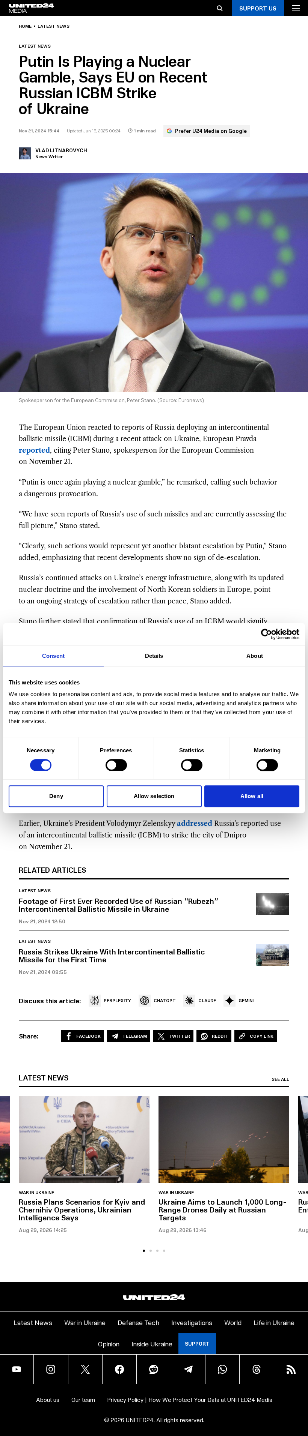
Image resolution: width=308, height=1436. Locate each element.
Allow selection (154, 796)
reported (34, 450)
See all (280, 1079)
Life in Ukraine (274, 1322)
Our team (83, 1399)
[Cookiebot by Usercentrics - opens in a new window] (266, 634)
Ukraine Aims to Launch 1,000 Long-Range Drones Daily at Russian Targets (223, 1209)
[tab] (144, 1251)
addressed (194, 823)
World (233, 1322)
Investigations (191, 1322)
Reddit (220, 1036)
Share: (29, 1035)
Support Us (257, 8)
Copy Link (261, 1036)
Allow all (251, 796)
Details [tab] (154, 656)
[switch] (116, 765)
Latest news (53, 26)
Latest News (33, 1322)
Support (197, 1343)
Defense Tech (138, 1322)
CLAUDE (207, 1000)
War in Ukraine (36, 1192)
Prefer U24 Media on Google (211, 130)
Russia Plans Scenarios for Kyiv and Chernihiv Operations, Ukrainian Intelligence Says (82, 1209)
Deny (56, 796)
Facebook (88, 1036)
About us (47, 1399)
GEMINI (246, 1000)
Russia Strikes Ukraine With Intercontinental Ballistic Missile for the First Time (112, 955)
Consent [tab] (53, 656)
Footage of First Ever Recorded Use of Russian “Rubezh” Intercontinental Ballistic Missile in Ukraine (118, 905)
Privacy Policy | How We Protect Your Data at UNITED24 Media (189, 1399)
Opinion (108, 1343)
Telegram (134, 1036)
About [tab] (254, 656)
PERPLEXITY (117, 1000)
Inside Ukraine (151, 1343)
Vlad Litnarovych (61, 150)
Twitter (179, 1036)
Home (25, 26)
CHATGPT (165, 1000)
